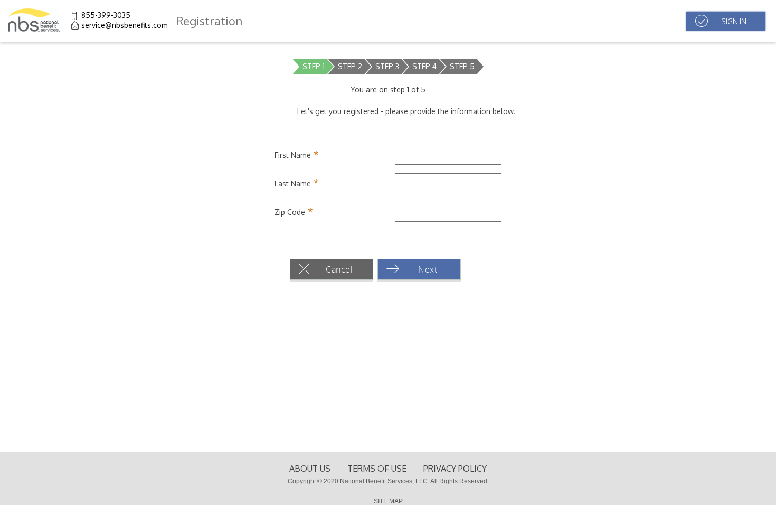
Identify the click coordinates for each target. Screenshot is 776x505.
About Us (309, 468)
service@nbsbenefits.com (124, 25)
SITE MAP (388, 501)
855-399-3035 (105, 15)
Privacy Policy (455, 468)
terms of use (376, 468)
